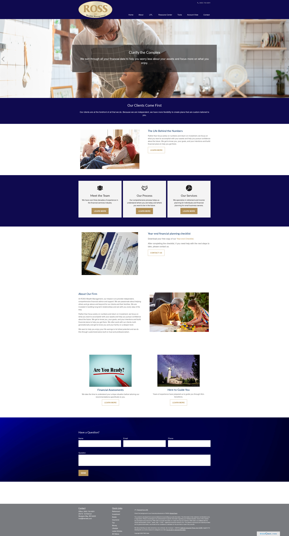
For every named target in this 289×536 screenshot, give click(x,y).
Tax (113, 522)
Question (82, 452)
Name (80, 438)
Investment (116, 514)
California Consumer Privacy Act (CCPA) (191, 528)
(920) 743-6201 (205, 3)
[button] (131, 14)
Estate (114, 517)
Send (83, 473)
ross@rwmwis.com (85, 518)
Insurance (115, 520)
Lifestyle (115, 528)
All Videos (115, 534)
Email (125, 438)
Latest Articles (117, 531)
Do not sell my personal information (176, 530)
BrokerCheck (173, 513)
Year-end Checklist (185, 238)
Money (114, 525)
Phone (170, 438)
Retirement (116, 511)
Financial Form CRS (142, 510)
